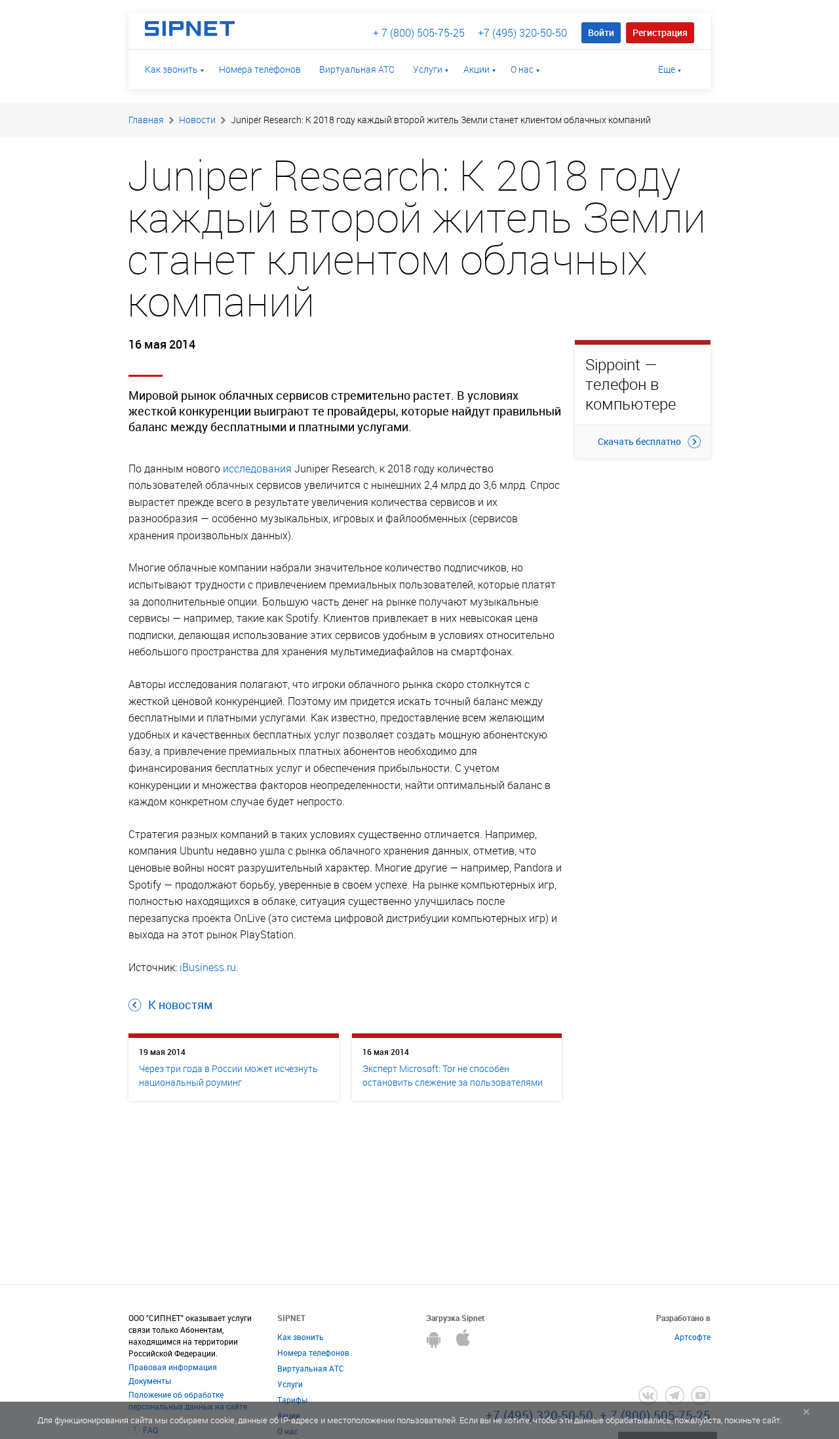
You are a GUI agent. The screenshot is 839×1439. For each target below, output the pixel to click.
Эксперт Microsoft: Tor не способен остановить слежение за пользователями (452, 1075)
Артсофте (692, 1337)
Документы (149, 1380)
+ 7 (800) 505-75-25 (419, 33)
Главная (146, 119)
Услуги (427, 69)
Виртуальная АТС (357, 69)
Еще (666, 69)
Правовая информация (172, 1367)
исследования (257, 468)
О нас (522, 69)
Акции (476, 69)
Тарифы (292, 1399)
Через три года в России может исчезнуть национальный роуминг (228, 1075)
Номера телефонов (260, 69)
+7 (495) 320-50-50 (522, 33)
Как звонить (171, 69)
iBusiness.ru (208, 967)
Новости (197, 119)
